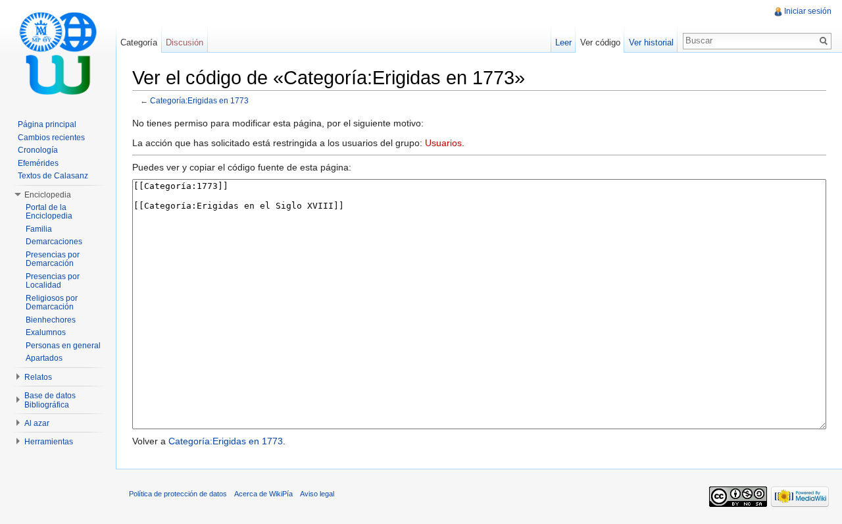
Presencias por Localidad (53, 281)
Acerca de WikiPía (263, 494)
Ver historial (651, 42)
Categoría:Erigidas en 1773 (199, 100)
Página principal (47, 124)
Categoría (138, 42)
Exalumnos (46, 332)
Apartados (44, 358)
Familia (39, 229)
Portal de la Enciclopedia (49, 212)
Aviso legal (317, 494)
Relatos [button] (38, 377)
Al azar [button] (36, 423)
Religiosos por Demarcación (52, 303)
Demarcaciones (54, 241)
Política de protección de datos (178, 494)
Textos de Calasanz (53, 175)
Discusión (184, 42)
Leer (563, 42)
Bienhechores (51, 320)
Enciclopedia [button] (47, 194)
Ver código (600, 42)
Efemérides (38, 163)
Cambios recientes (51, 137)
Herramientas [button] (48, 441)
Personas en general (63, 345)
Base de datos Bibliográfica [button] (50, 400)
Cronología (38, 150)
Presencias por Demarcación (53, 259)
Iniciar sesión (807, 11)
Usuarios (443, 143)
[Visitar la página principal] (58, 52)
